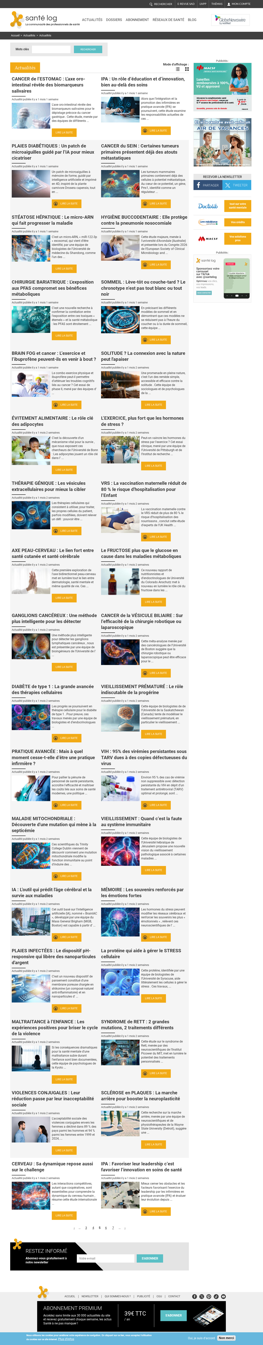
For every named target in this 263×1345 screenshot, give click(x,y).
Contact (174, 1296)
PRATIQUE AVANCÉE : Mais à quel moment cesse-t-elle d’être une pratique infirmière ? (53, 757)
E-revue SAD (186, 3)
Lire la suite (64, 132)
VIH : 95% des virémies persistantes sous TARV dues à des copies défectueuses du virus (144, 757)
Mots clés (22, 49)
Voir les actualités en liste (178, 69)
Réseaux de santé (168, 20)
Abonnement (137, 20)
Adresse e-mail (87, 1252)
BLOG (192, 20)
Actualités (92, 20)
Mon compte (241, 3)
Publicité (143, 1296)
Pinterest (208, 1296)
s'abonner (173, 1315)
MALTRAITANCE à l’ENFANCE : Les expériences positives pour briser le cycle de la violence (55, 1027)
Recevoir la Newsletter (222, 177)
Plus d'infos (66, 1339)
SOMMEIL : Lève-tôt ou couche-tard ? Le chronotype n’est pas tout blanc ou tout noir (143, 288)
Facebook (194, 1296)
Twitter (201, 1296)
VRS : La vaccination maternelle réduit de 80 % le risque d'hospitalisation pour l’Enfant (144, 489)
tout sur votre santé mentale (238, 205)
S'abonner (150, 1258)
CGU (159, 1296)
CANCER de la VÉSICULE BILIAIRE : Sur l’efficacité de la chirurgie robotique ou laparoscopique (142, 621)
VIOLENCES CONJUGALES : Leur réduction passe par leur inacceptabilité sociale (53, 1098)
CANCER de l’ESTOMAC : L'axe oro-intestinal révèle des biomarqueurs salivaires (48, 85)
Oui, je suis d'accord (201, 1338)
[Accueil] (17, 20)
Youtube (223, 1296)
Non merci (226, 1338)
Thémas (216, 3)
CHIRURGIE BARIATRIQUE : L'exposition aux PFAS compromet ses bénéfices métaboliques (53, 288)
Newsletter (90, 1296)
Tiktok (216, 1296)
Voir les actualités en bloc (187, 69)
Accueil (15, 35)
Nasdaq (219, 17)
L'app (203, 3)
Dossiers (114, 20)
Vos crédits (238, 222)
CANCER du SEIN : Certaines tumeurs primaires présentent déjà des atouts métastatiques (140, 152)
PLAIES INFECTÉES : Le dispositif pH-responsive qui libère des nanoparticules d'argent (54, 956)
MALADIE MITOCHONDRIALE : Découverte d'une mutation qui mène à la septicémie (54, 824)
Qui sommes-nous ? (118, 1296)
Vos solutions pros (237, 238)
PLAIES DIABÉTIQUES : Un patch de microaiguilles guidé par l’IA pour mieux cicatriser (53, 152)
